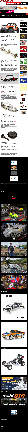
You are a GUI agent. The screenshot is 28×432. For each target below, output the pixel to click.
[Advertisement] (23, 87)
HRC (2, 95)
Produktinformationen (5, 15)
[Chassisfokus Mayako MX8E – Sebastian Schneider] (14, 249)
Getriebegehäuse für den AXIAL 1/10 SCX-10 (9, 60)
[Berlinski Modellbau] (8, 7)
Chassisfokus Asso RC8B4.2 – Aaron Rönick (5, 257)
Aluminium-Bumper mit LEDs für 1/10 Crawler (8, 87)
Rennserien (19, 15)
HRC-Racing (8, 95)
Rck (8, 69)
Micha (5, 62)
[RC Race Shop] (14, 162)
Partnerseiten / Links (12, 15)
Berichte (22, 15)
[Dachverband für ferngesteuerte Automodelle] (23, 106)
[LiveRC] (23, 99)
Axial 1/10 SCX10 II (13, 97)
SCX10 (3, 44)
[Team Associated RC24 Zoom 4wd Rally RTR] (14, 334)
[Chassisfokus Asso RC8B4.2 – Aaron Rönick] (14, 265)
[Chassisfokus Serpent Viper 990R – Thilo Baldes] (14, 212)
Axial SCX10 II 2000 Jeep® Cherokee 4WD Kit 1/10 (9, 68)
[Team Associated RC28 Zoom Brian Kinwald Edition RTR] (14, 362)
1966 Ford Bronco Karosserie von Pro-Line (8, 36)
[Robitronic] (23, 42)
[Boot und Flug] (23, 112)
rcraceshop (11, 69)
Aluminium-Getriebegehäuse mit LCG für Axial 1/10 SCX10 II (8, 115)
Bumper (2, 99)
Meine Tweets (2, 191)
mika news (9, 44)
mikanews (6, 44)
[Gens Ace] (23, 61)
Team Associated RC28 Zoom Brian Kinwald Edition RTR (7, 348)
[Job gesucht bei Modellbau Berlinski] (14, 383)
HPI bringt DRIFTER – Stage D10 (4, 391)
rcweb (4, 153)
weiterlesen (3, 92)
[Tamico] (22, 7)
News (1, 15)
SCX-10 (14, 44)
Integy (16, 69)
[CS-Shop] (23, 36)
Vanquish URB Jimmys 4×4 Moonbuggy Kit (5, 293)
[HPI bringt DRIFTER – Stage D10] (14, 399)
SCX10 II (12, 44)
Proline (7, 45)
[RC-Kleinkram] (23, 30)
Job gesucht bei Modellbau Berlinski (5, 376)
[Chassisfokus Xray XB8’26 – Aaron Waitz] (14, 282)
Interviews (16, 15)
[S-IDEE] (7, 11)
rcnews (14, 69)
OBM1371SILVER (3, 127)
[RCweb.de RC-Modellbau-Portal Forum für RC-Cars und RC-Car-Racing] (23, 95)
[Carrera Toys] (23, 67)
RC (10, 153)
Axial (2, 68)
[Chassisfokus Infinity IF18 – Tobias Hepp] (14, 231)
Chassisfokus (3, 201)
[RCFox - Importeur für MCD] (14, 167)
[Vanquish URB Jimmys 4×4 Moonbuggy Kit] (14, 307)
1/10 (2, 153)
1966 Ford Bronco (3, 45)
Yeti (8, 153)
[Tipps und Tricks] (14, 412)
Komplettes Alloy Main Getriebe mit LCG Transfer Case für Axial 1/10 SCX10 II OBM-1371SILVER (9, 98)
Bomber (6, 153)
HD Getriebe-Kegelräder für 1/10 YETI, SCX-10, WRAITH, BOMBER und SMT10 (9, 145)
